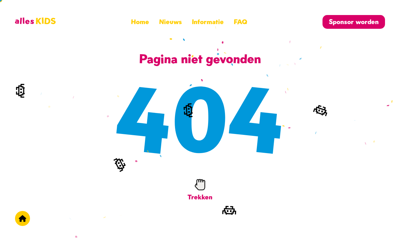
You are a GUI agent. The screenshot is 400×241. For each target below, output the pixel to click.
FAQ (240, 22)
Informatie (208, 22)
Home (140, 22)
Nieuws (170, 22)
